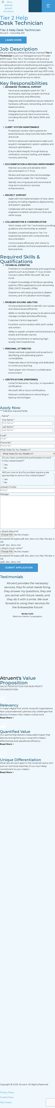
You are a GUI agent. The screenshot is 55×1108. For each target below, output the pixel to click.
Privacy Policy (7, 1092)
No (5, 468)
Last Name (8, 427)
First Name (8, 420)
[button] (2, 623)
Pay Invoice (6, 1102)
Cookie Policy (7, 1097)
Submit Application (19, 567)
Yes (6, 465)
